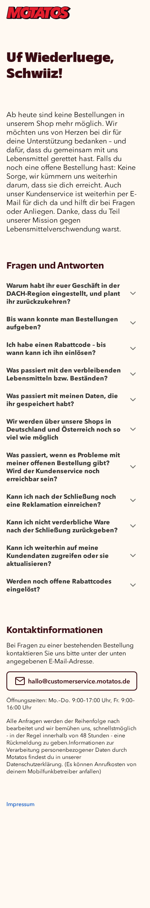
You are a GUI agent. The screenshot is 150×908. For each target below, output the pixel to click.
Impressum (20, 804)
